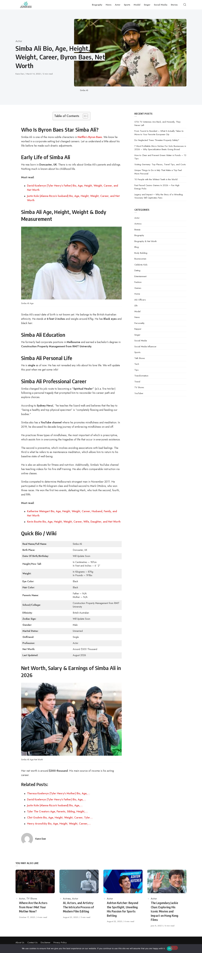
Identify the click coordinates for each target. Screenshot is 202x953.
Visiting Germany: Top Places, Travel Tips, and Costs (160, 164)
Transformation (141, 375)
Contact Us (32, 942)
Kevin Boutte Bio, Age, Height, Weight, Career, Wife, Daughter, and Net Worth (74, 522)
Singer (137, 334)
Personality (139, 323)
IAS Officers (140, 299)
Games (137, 288)
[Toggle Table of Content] (84, 116)
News (137, 317)
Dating (137, 270)
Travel (137, 381)
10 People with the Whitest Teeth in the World (155, 179)
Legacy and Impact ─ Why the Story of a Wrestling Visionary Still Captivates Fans (158, 196)
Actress (138, 223)
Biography (139, 235)
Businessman (140, 258)
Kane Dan (20, 73)
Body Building (140, 253)
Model (137, 311)
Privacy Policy (60, 942)
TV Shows (139, 387)
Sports (137, 352)
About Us (20, 942)
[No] (174, 948)
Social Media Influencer (145, 346)
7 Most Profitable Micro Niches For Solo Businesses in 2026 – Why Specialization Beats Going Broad (160, 147)
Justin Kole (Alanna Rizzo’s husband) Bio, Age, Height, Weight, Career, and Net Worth (73, 198)
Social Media (140, 340)
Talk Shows (139, 358)
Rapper (137, 329)
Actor (19, 41)
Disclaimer (45, 942)
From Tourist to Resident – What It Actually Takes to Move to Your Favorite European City (159, 132)
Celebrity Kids (140, 264)
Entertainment (140, 276)
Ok (169, 948)
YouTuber (138, 393)
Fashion (138, 282)
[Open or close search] (184, 4)
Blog (136, 247)
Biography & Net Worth (145, 241)
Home (137, 293)
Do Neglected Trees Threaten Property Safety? (156, 140)
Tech (136, 364)
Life (136, 305)
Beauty (137, 229)
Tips (136, 370)
